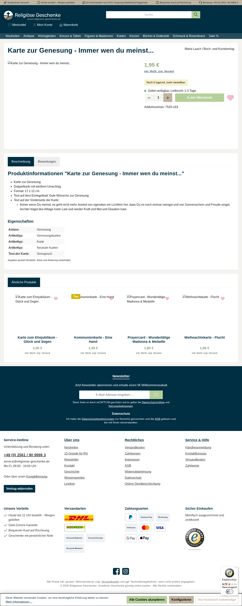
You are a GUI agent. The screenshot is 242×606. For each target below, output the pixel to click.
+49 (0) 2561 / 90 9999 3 (25, 455)
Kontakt (69, 465)
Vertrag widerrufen (19, 488)
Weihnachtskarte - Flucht (204, 337)
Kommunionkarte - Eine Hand (93, 340)
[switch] (229, 591)
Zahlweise (192, 465)
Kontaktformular (36, 476)
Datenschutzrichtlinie (153, 402)
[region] (72, 101)
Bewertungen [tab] (47, 161)
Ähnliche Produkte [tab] (24, 282)
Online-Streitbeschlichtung (142, 483)
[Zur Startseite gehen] (32, 15)
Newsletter (71, 459)
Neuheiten (71, 447)
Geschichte (71, 471)
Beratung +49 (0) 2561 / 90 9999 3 (220, 2)
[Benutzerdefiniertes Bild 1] (79, 517)
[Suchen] (196, 15)
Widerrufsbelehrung (138, 471)
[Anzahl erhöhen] (168, 97)
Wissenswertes (74, 477)
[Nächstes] (231, 325)
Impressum (132, 459)
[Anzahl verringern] (149, 97)
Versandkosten (135, 447)
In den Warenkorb (199, 97)
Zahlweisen (132, 453)
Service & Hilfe (197, 440)
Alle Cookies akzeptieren (147, 599)
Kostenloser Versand (18, 2)
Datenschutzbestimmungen (98, 418)
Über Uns (71, 440)
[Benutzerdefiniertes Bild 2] (79, 527)
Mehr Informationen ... (19, 601)
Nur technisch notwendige (217, 599)
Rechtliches (134, 440)
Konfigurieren (181, 599)
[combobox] (149, 15)
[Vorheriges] (10, 325)
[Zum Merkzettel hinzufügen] (230, 97)
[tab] (21, 161)
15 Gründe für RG (76, 453)
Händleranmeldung (198, 447)
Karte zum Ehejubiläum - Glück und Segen (37, 340)
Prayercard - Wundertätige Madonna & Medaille (149, 340)
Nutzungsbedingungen (121, 406)
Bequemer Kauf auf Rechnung (175, 2)
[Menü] (236, 568)
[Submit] (156, 395)
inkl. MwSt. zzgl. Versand (159, 71)
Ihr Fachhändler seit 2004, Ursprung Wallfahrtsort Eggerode (117, 2)
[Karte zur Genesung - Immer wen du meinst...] (72, 101)
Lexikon (69, 483)
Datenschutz (133, 477)
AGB (157, 418)
